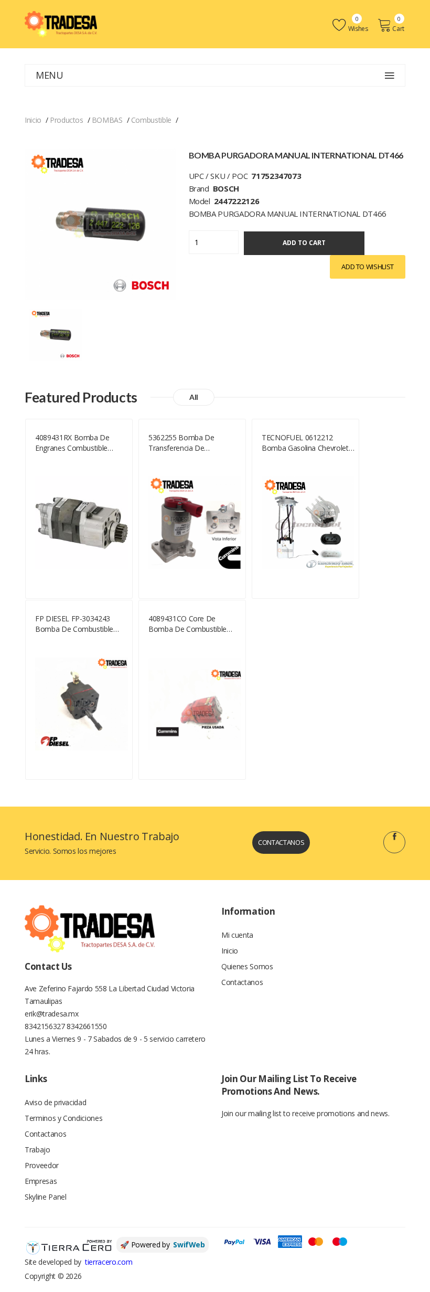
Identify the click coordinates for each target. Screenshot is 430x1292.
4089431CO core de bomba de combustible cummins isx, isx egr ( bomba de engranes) (187, 623)
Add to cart (304, 242)
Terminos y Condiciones (63, 1118)
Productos (66, 120)
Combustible (151, 120)
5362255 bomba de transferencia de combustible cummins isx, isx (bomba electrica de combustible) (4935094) (191, 442)
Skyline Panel (45, 1197)
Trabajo (37, 1150)
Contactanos (281, 842)
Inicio (33, 120)
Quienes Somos (247, 966)
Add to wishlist (367, 266)
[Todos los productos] (55, 333)
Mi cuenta (237, 935)
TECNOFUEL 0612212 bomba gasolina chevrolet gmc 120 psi (305, 442)
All (193, 397)
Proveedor (42, 1165)
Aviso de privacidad (55, 1102)
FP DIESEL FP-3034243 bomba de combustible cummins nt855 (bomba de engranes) (81, 623)
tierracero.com (108, 1262)
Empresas (41, 1181)
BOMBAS (107, 120)
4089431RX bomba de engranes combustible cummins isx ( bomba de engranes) (76, 442)
